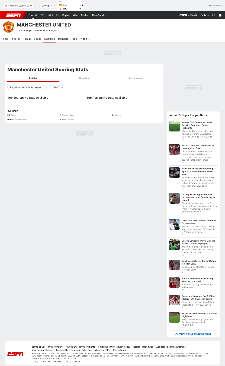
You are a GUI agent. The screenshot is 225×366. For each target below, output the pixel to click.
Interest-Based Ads (143, 347)
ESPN (13, 15)
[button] (213, 15)
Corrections (119, 350)
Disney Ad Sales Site (81, 350)
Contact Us (62, 350)
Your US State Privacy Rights (80, 347)
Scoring (33, 78)
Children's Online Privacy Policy (114, 347)
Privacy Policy (55, 347)
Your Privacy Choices (42, 350)
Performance (136, 78)
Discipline (84, 78)
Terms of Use (39, 347)
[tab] (33, 78)
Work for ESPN (102, 350)
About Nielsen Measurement (171, 347)
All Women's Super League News (193, 333)
